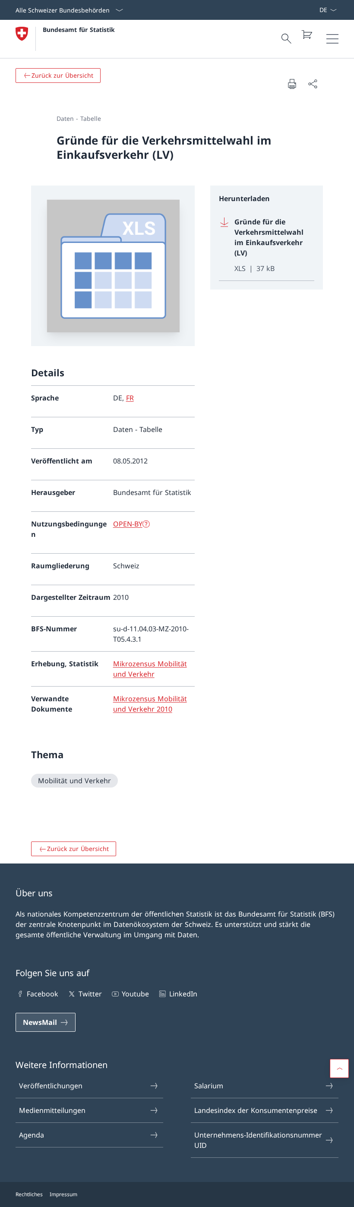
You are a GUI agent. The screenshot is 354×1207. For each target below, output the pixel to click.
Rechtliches (29, 1194)
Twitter (90, 994)
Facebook (42, 994)
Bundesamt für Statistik (79, 29)
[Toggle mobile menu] (332, 39)
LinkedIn (183, 994)
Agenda (31, 1135)
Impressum (63, 1194)
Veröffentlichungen (50, 1085)
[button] (339, 1068)
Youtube (135, 994)
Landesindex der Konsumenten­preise (255, 1110)
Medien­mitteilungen (52, 1110)
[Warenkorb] (306, 34)
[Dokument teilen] (312, 83)
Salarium (208, 1085)
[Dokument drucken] (291, 83)
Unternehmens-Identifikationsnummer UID (258, 1140)
